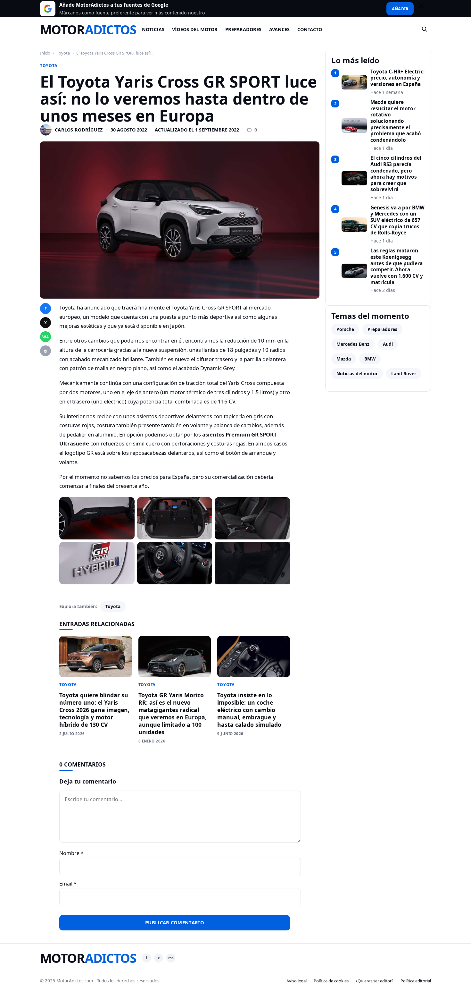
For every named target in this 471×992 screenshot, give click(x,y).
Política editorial (416, 981)
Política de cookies (331, 981)
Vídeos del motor (195, 29)
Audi (388, 344)
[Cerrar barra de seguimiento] (424, 8)
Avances (279, 29)
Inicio (45, 53)
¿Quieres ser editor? (374, 981)
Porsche (345, 329)
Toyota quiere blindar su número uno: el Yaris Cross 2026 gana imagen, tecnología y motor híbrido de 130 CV (94, 709)
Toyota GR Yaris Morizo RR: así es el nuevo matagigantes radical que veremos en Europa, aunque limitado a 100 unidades (172, 713)
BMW (370, 359)
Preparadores (243, 29)
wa (45, 337)
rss (171, 957)
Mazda (343, 359)
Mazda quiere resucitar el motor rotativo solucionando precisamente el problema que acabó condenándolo (395, 121)
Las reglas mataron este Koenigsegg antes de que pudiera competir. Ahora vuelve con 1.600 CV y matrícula (396, 266)
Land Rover (403, 373)
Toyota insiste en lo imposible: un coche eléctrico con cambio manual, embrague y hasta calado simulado (249, 709)
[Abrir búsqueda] (425, 29)
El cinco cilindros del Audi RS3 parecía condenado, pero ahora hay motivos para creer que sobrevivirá (395, 174)
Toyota (63, 53)
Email (68, 883)
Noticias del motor (357, 373)
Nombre (71, 853)
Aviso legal (296, 981)
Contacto (309, 29)
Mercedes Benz (352, 344)
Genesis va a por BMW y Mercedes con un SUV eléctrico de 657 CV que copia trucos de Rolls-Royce (397, 220)
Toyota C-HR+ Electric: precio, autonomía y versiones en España (397, 78)
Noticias (153, 29)
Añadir (400, 9)
